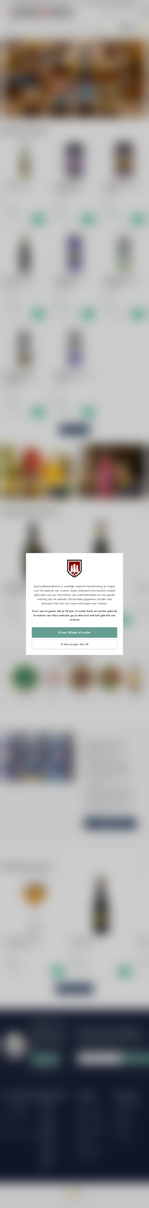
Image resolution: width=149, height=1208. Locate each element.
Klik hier (59, 603)
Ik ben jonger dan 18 (74, 644)
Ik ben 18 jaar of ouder (74, 632)
